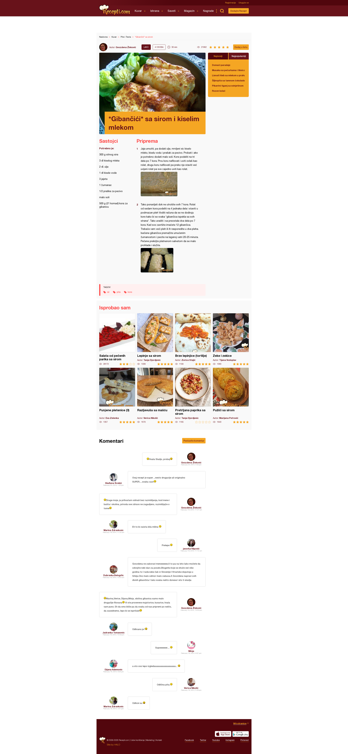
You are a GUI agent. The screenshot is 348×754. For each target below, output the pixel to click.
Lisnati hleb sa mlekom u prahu (228, 75)
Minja (191, 651)
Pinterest (244, 740)
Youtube (216, 740)
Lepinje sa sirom (155, 339)
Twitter (203, 740)
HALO (117, 744)
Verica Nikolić (191, 688)
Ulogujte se (244, 3)
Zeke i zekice (231, 339)
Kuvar (138, 10)
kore (130, 292)
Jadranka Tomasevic (113, 632)
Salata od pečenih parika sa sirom (117, 339)
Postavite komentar (194, 440)
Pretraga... (222, 11)
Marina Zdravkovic (114, 530)
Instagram (230, 740)
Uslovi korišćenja (137, 740)
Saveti (171, 10)
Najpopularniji (239, 56)
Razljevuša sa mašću (155, 395)
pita (118, 292)
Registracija (230, 3)
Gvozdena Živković (126, 47)
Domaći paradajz (221, 65)
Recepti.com (114, 9)
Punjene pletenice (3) (117, 395)
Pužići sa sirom (231, 395)
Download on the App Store (223, 734)
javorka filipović (191, 548)
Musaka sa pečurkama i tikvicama (228, 70)
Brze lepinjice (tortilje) (193, 339)
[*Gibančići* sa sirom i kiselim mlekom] (170, 184)
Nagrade (208, 10)
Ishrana (154, 10)
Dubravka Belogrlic (113, 575)
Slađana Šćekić (113, 483)
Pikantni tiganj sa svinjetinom (227, 85)
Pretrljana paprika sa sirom (193, 395)
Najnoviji (218, 56)
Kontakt (159, 740)
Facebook (189, 740)
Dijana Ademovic (113, 669)
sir (108, 292)
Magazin (189, 10)
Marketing (150, 740)
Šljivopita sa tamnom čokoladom (228, 80)
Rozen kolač (218, 90)
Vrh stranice (239, 723)
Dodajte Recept (238, 11)
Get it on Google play (240, 734)
